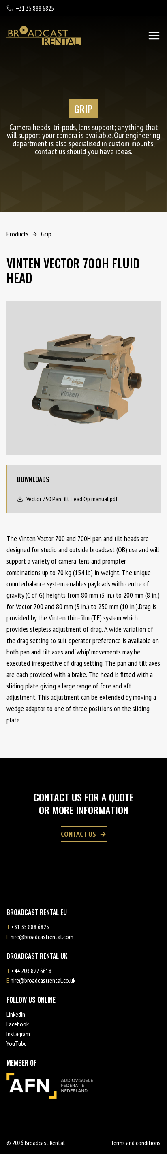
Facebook (17, 1024)
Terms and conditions (136, 1143)
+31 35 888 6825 (35, 8)
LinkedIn (15, 1014)
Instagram (18, 1034)
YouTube (16, 1043)
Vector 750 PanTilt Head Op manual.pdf (72, 499)
